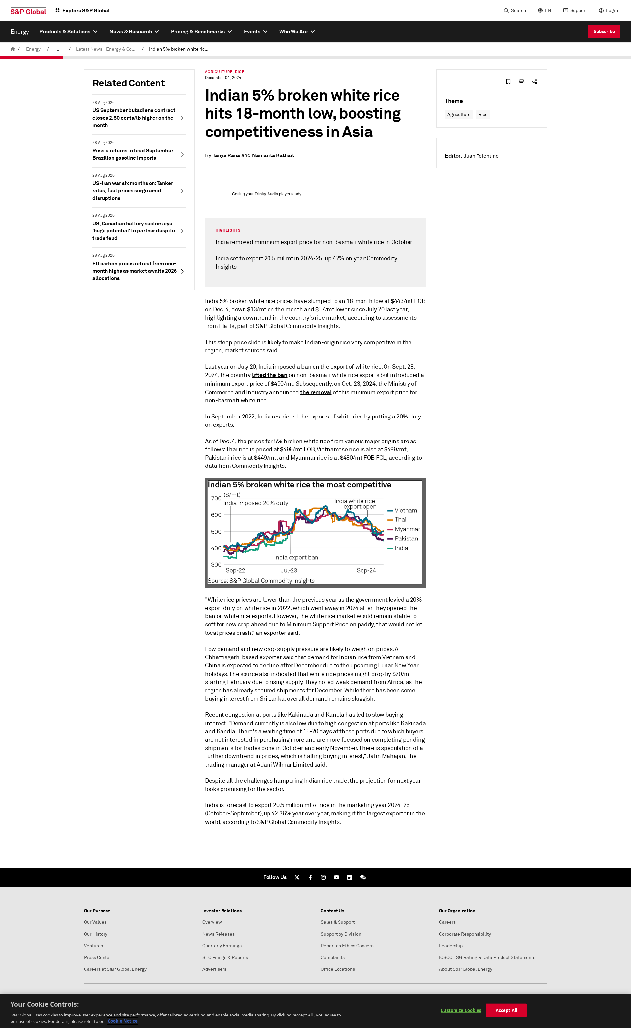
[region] (315, 1011)
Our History (95, 934)
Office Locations (338, 969)
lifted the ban (270, 375)
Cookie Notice (123, 1021)
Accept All (506, 1010)
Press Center (97, 957)
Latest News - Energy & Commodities (107, 49)
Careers (447, 922)
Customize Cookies (461, 1010)
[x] (297, 877)
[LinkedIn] (349, 877)
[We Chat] (363, 877)
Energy (33, 49)
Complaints (333, 957)
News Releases (218, 934)
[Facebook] (310, 877)
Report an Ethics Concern (347, 946)
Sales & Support (338, 922)
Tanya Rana (226, 155)
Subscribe (604, 31)
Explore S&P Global (86, 10)
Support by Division (341, 934)
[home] (13, 49)
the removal (315, 392)
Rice (483, 114)
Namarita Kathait (273, 155)
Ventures (93, 946)
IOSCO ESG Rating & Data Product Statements (487, 957)
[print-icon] (522, 81)
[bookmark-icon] (508, 81)
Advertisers (214, 969)
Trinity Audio (266, 194)
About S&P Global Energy (465, 969)
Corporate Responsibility (465, 934)
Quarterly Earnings (222, 946)
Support (578, 10)
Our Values (95, 922)
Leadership (451, 946)
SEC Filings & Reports (225, 957)
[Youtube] (336, 877)
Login (612, 10)
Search (518, 10)
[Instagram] (323, 877)
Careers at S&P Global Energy (115, 969)
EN (548, 10)
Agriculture (459, 114)
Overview (212, 922)
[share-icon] (535, 81)
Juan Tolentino (481, 156)
